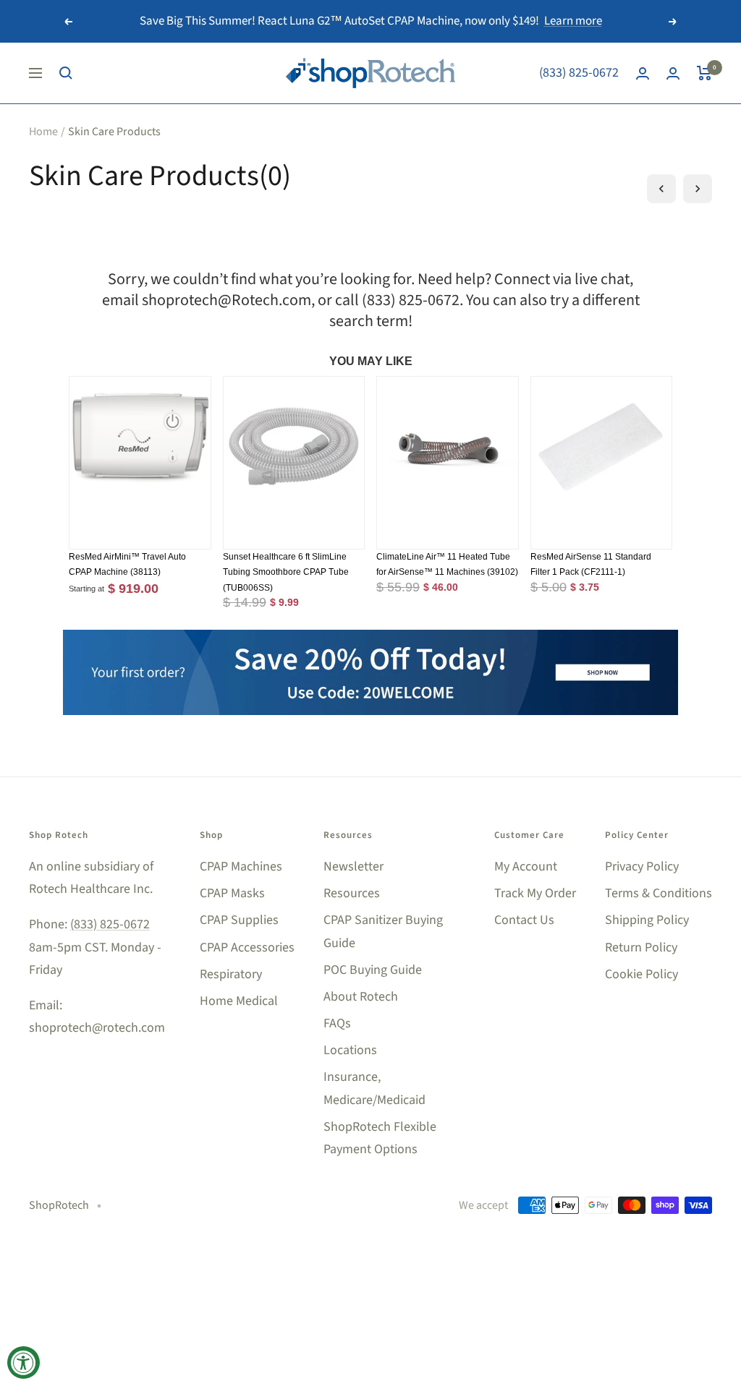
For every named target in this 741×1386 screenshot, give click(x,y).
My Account (525, 866)
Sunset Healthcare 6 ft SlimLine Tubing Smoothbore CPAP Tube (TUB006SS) (286, 572)
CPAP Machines (241, 866)
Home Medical (239, 1001)
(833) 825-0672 (579, 73)
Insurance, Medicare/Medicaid (374, 1088)
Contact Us (524, 920)
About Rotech (360, 997)
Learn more (573, 21)
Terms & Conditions (658, 893)
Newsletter (353, 866)
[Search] (65, 73)
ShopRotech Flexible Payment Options (379, 1138)
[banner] (370, 638)
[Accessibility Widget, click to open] (23, 1362)
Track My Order (535, 893)
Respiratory (231, 974)
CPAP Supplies (239, 920)
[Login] (642, 73)
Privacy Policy (642, 866)
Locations (350, 1050)
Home (43, 132)
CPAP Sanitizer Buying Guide (383, 931)
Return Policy (641, 947)
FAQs (337, 1023)
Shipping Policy (647, 920)
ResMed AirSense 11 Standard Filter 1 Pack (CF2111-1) (590, 565)
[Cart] (704, 73)
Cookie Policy (641, 974)
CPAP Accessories (247, 947)
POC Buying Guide (372, 970)
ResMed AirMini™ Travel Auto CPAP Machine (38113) (127, 565)
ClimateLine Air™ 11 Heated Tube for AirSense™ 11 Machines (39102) (447, 565)
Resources (351, 893)
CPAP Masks (232, 893)
